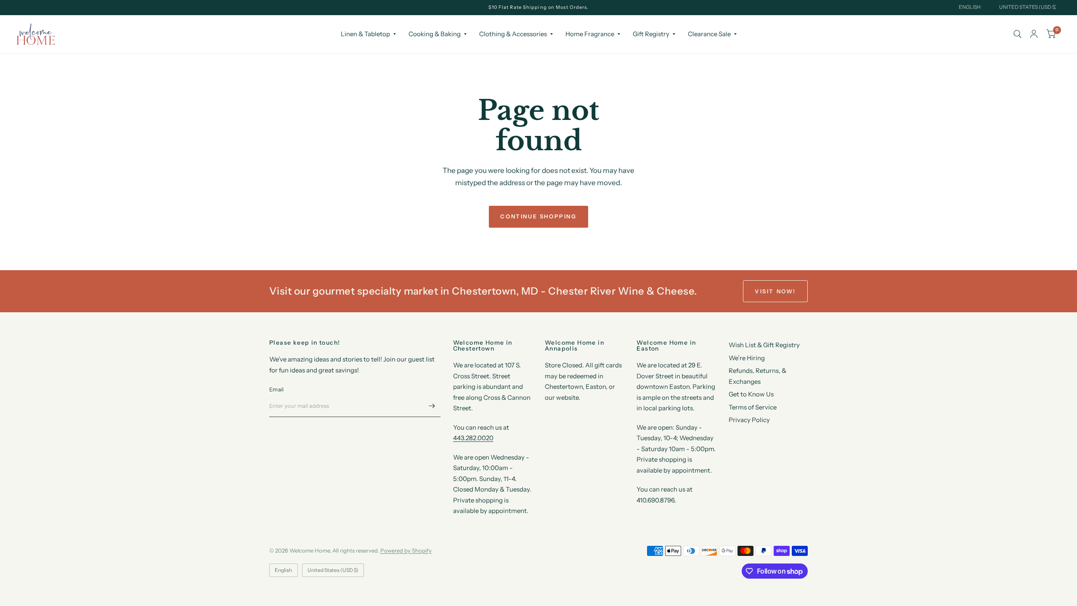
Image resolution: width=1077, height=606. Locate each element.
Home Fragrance (589, 34)
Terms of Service (753, 407)
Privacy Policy (749, 420)
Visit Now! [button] (775, 291)
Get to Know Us (751, 394)
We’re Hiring (747, 358)
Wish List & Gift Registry (764, 345)
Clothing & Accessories (513, 34)
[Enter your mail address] (432, 406)
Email (276, 389)
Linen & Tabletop (365, 34)
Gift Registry (651, 34)
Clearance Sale (709, 34)
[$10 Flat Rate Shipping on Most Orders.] (538, 7)
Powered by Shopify (406, 550)
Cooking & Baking (435, 34)
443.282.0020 (473, 438)
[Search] (1017, 34)
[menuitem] (368, 34)
